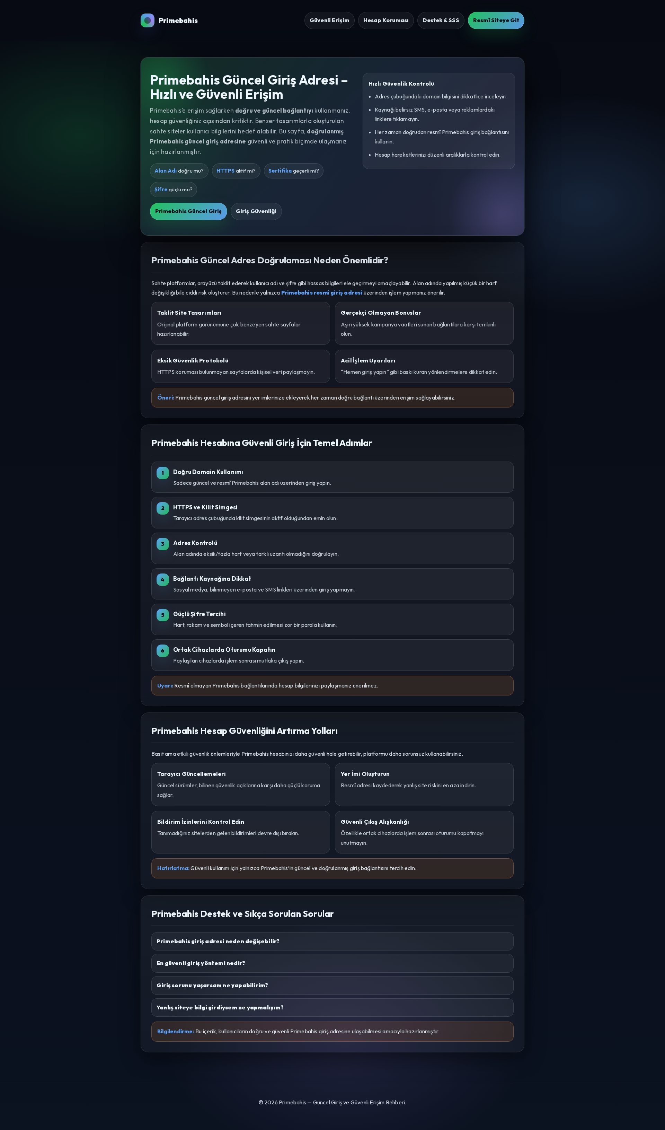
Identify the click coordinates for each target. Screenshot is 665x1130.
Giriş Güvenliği (256, 211)
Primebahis (178, 20)
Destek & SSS (441, 20)
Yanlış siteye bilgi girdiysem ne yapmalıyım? (220, 1007)
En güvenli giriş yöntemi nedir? (201, 963)
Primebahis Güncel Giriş (188, 211)
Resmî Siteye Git (496, 20)
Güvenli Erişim (329, 20)
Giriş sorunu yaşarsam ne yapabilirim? (212, 985)
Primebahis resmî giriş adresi (322, 292)
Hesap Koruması (386, 20)
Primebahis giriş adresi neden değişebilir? (218, 941)
